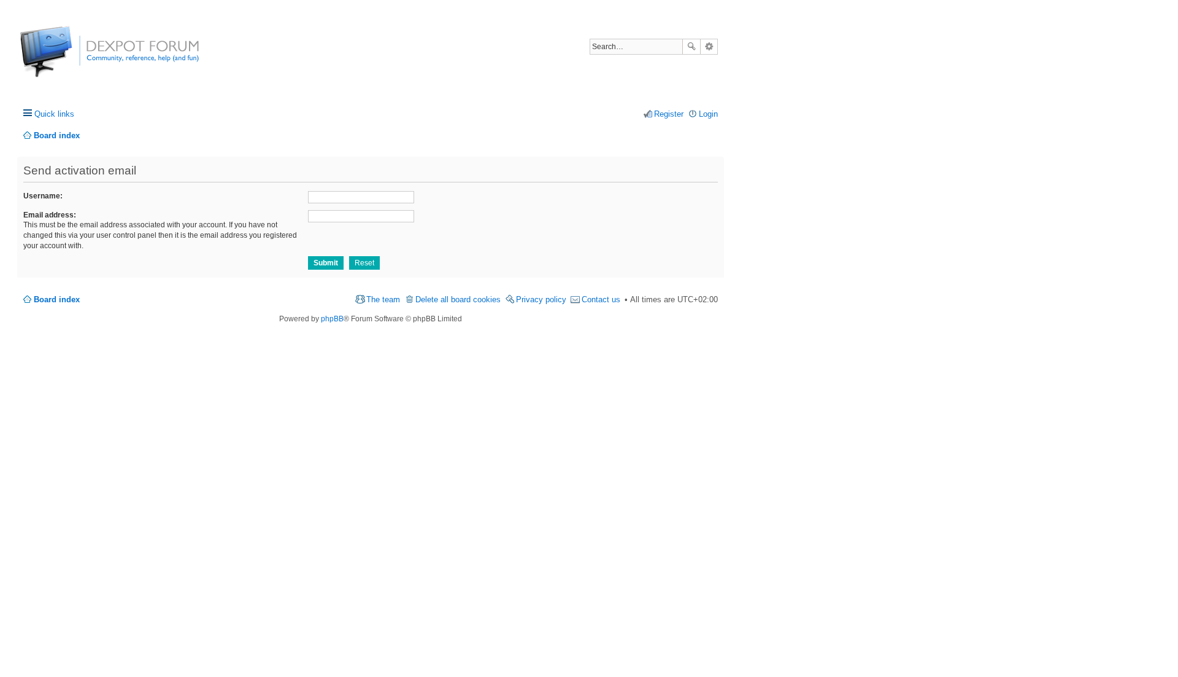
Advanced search (709, 46)
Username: (43, 196)
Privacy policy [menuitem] (541, 299)
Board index (57, 299)
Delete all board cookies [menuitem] (458, 299)
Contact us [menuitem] (601, 299)
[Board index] (66, 58)
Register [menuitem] (668, 114)
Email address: (49, 215)
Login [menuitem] (708, 114)
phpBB (332, 319)
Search (691, 46)
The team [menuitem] (383, 299)
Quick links (54, 114)
